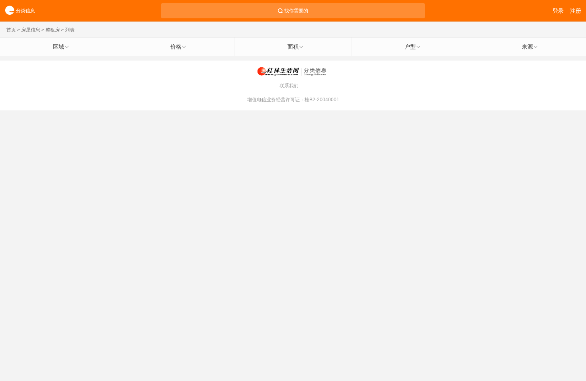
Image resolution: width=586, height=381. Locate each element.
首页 (11, 30)
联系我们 (289, 85)
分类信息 (25, 11)
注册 (575, 11)
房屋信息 (30, 30)
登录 (558, 11)
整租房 (52, 30)
